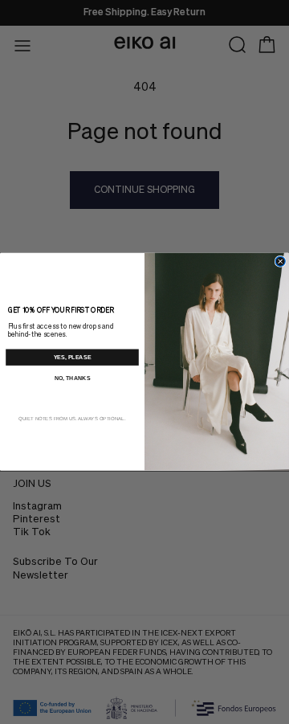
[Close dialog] (280, 262)
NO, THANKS (73, 377)
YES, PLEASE (73, 357)
